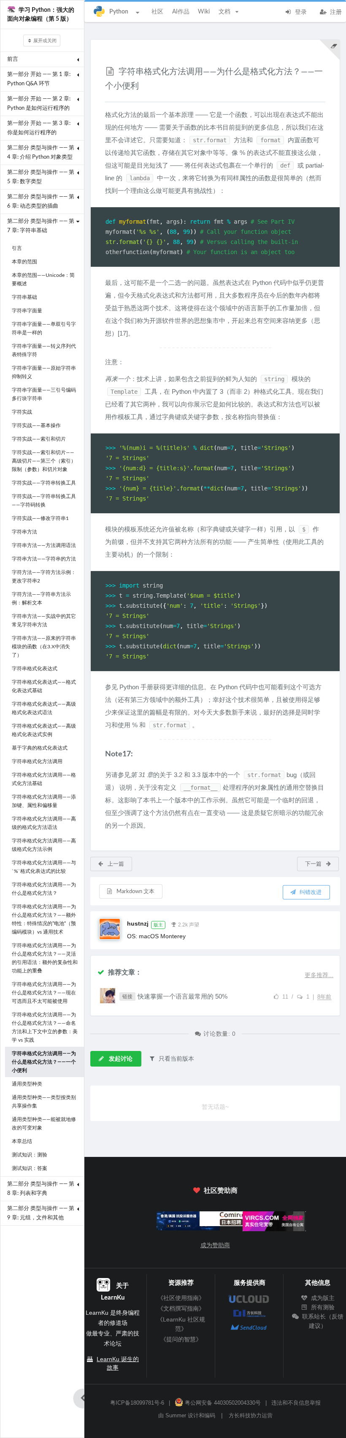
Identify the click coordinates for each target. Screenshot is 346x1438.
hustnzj (138, 923)
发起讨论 (120, 1059)
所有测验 (322, 1307)
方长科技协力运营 (251, 1416)
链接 (127, 996)
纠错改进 (310, 892)
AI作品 (180, 12)
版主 (158, 924)
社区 (157, 12)
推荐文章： (124, 972)
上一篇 (115, 864)
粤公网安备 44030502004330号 (222, 1403)
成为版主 (322, 1297)
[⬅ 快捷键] (83, 1398)
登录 (300, 12)
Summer (175, 1416)
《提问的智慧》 (181, 1339)
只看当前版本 (175, 1058)
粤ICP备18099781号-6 (137, 1403)
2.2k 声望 (188, 925)
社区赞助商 (220, 1190)
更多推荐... (319, 975)
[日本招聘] (215, 1221)
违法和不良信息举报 (296, 1403)
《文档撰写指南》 (181, 1308)
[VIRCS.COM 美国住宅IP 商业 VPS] (258, 1223)
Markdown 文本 (134, 891)
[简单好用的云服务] (172, 1222)
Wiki (204, 12)
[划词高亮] (329, 50)
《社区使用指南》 (181, 1297)
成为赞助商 (215, 1245)
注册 (335, 12)
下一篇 (314, 864)
